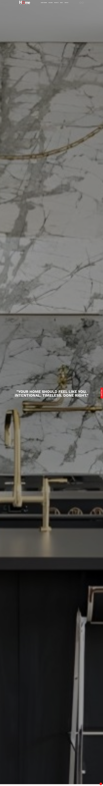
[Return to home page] (24, 2)
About (61, 2)
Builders (51, 2)
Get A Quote (101, 393)
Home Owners (44, 2)
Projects (56, 2)
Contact (66, 2)
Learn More (51, 398)
